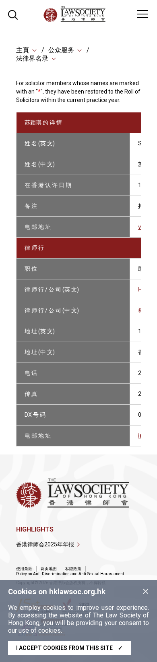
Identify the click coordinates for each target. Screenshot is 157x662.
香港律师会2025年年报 (45, 544)
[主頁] (96, 20)
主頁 (22, 50)
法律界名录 (32, 58)
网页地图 (49, 568)
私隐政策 (73, 568)
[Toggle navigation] (142, 14)
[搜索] (13, 14)
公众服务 (61, 50)
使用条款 (24, 568)
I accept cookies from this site (69, 648)
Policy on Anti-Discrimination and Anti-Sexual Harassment (70, 574)
